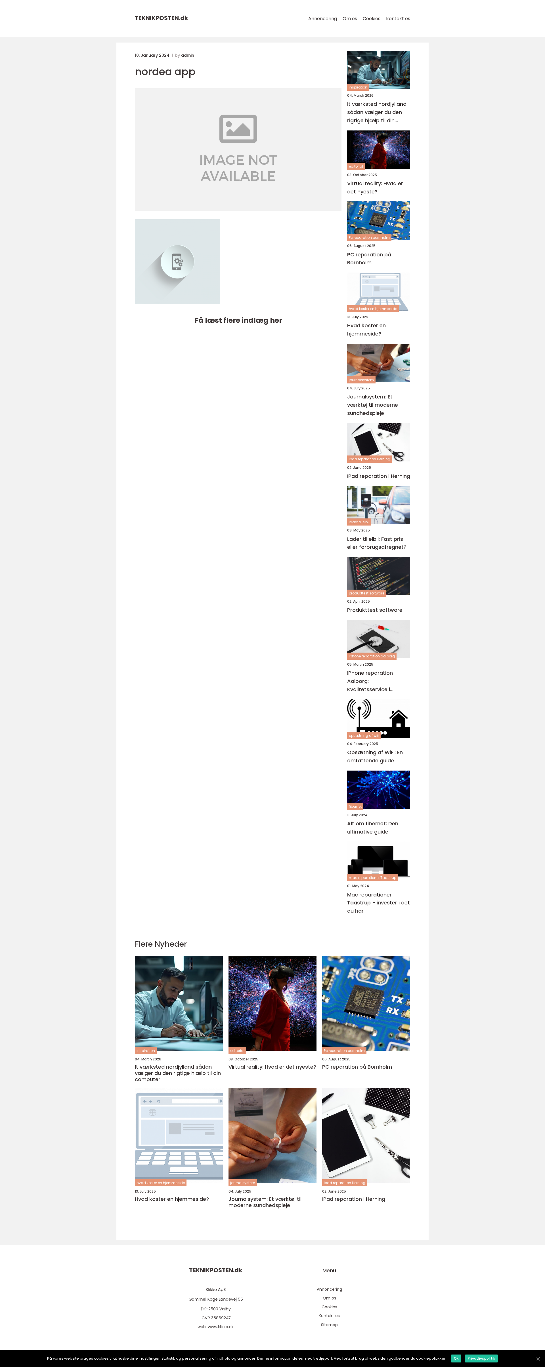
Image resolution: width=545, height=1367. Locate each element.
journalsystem (361, 379)
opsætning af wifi (364, 735)
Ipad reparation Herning (369, 459)
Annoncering (322, 18)
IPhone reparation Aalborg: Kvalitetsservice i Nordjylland (370, 681)
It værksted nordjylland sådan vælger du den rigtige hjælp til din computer (376, 112)
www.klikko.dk (221, 1327)
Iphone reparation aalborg (372, 656)
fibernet (355, 806)
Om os (350, 18)
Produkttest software (375, 609)
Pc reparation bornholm (369, 237)
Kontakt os (398, 18)
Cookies (371, 18)
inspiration (358, 87)
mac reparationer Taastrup (372, 877)
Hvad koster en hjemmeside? (366, 329)
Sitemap (329, 1325)
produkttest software (366, 593)
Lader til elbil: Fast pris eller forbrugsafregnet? (376, 543)
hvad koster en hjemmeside (373, 308)
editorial (356, 166)
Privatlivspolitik (481, 1358)
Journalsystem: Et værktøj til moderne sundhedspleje (372, 405)
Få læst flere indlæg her (238, 320)
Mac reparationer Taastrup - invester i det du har (378, 903)
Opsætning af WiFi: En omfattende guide (375, 756)
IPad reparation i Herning (378, 476)
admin (187, 55)
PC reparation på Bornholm (369, 258)
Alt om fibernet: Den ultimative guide (372, 827)
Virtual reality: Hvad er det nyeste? (375, 187)
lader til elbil (359, 522)
